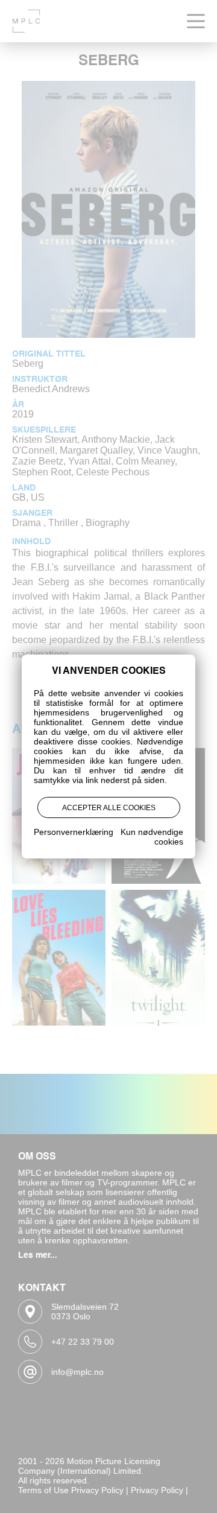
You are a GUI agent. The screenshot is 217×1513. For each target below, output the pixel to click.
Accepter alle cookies (109, 808)
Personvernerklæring (73, 832)
